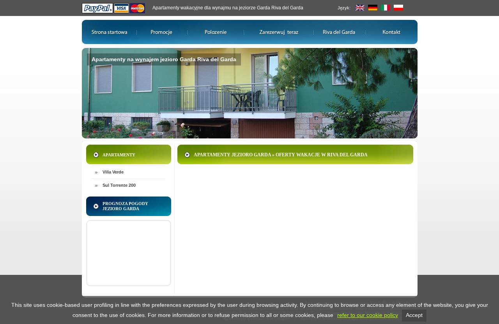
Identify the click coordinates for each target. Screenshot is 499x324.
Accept (414, 315)
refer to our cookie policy (367, 315)
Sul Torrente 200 (119, 185)
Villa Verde (113, 172)
